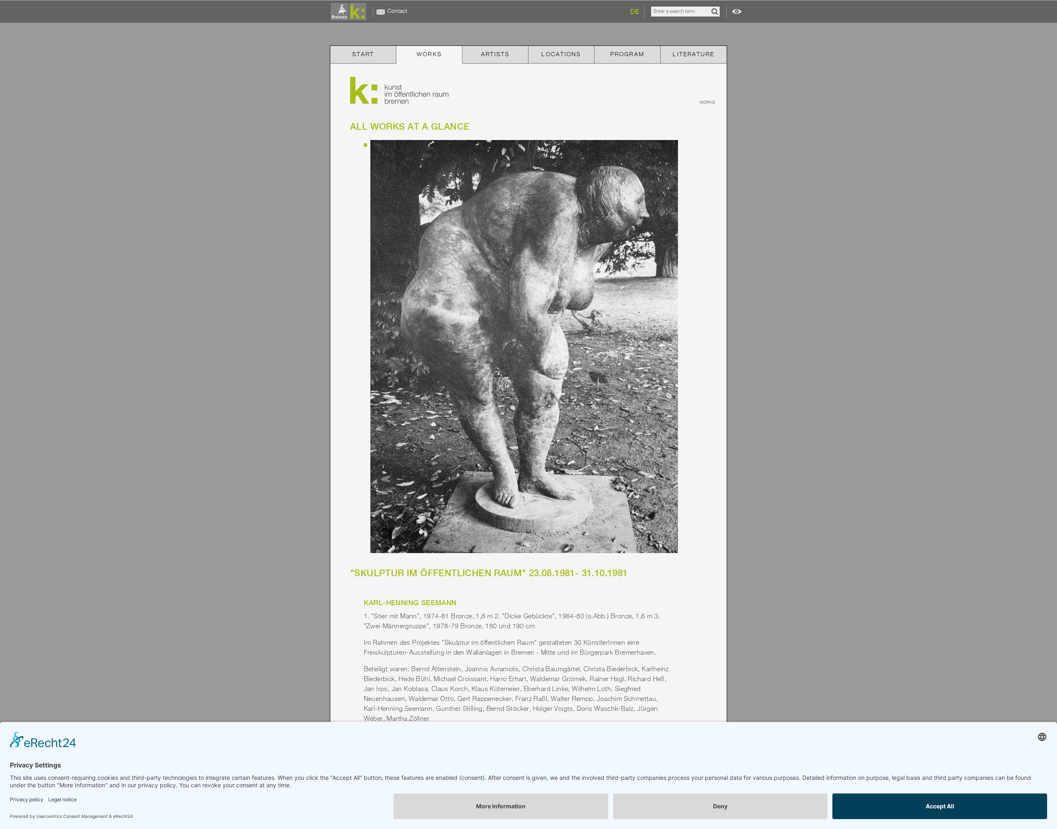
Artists (495, 54)
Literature (693, 54)
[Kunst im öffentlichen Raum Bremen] (350, 12)
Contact (397, 11)
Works (429, 54)
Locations (561, 54)
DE (634, 12)
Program (627, 54)
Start (363, 54)
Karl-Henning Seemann (410, 603)
